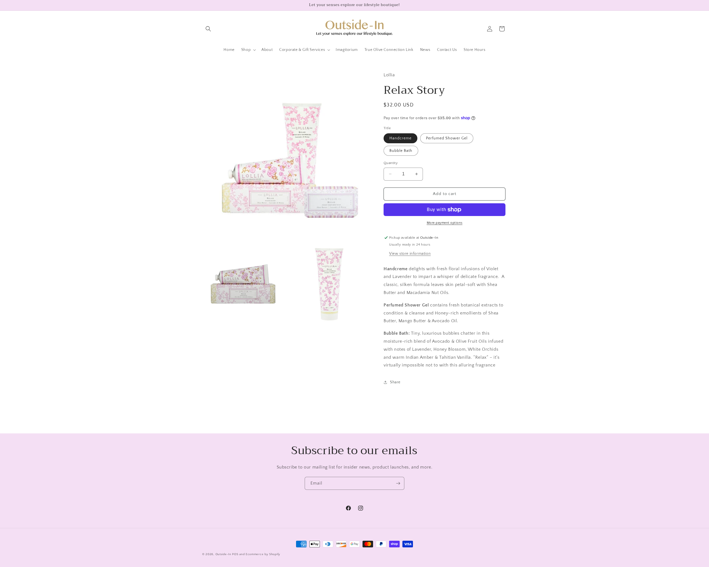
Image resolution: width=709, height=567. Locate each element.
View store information (410, 253)
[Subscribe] (398, 483)
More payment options (445, 223)
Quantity (391, 163)
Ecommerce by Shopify (263, 554)
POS (235, 554)
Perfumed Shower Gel (446, 138)
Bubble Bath (400, 151)
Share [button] (395, 382)
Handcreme (400, 138)
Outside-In (223, 554)
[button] (208, 29)
